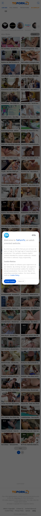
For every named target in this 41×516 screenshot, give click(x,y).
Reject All (21, 281)
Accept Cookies (10, 281)
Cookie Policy (15, 275)
